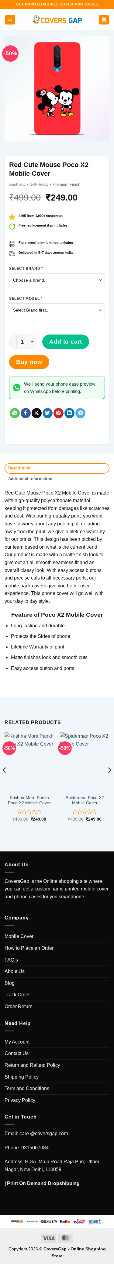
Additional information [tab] (30, 478)
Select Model (25, 298)
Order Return (19, 1006)
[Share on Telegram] (80, 413)
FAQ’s (11, 959)
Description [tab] (19, 468)
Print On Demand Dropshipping (43, 1183)
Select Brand (26, 268)
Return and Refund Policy (32, 1065)
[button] (10, 20)
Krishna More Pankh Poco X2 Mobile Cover (29, 800)
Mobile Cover (19, 936)
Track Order (17, 994)
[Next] (109, 782)
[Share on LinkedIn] (69, 413)
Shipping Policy (22, 1076)
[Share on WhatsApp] (15, 413)
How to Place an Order (29, 948)
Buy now (29, 362)
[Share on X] (37, 413)
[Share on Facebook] (26, 413)
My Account (17, 1041)
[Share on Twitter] (48, 413)
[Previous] (5, 782)
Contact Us (17, 1053)
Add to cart (65, 341)
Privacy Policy (20, 1100)
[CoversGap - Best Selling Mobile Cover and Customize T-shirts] (57, 20)
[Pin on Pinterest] (59, 413)
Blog (10, 983)
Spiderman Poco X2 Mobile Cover (85, 800)
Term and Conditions (27, 1088)
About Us (15, 971)
